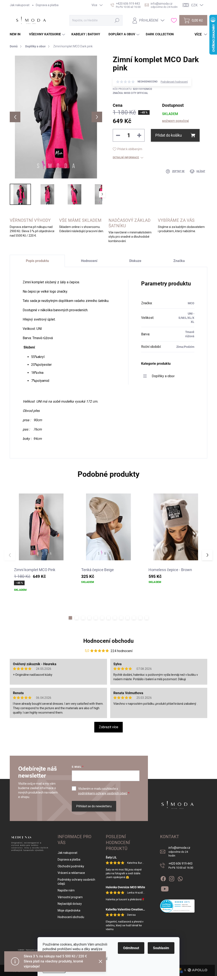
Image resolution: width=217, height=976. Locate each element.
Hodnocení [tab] (89, 261)
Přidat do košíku (168, 135)
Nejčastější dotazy (70, 903)
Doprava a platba (47, 5)
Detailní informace (126, 157)
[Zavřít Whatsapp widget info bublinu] (61, 958)
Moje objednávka (69, 910)
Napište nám (66, 890)
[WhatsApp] (180, 878)
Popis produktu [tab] (37, 261)
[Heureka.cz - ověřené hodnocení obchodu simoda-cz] (177, 906)
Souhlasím (161, 948)
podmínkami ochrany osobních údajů (102, 793)
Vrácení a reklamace (71, 873)
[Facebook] (163, 878)
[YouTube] (165, 888)
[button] (70, 618)
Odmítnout (131, 948)
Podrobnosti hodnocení (174, 81)
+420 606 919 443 (180, 865)
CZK (194, 5)
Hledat (117, 20)
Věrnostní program (70, 897)
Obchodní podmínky (71, 866)
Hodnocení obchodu (108, 641)
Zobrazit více (108, 727)
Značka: (130, 93)
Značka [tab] (179, 261)
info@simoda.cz (179, 851)
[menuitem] (17, 34)
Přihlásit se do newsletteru (94, 806)
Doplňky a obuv (163, 376)
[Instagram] (171, 878)
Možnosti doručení (175, 121)
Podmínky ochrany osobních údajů (76, 882)
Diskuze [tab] (135, 261)
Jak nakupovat (19, 5)
